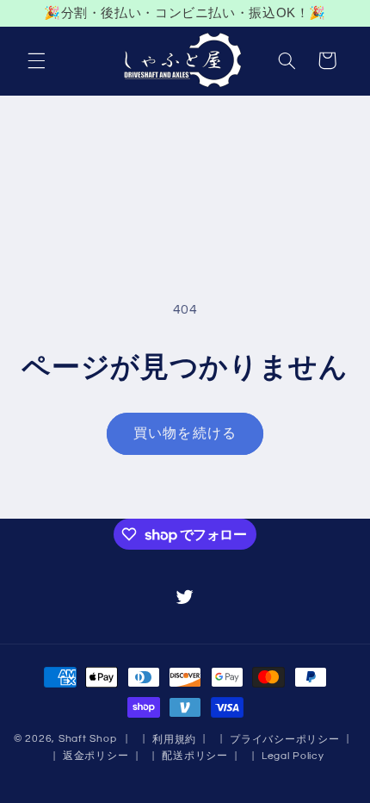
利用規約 (174, 739)
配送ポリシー (194, 756)
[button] (36, 60)
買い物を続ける (184, 433)
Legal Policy (293, 756)
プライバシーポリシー (284, 739)
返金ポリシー (95, 756)
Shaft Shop (87, 739)
